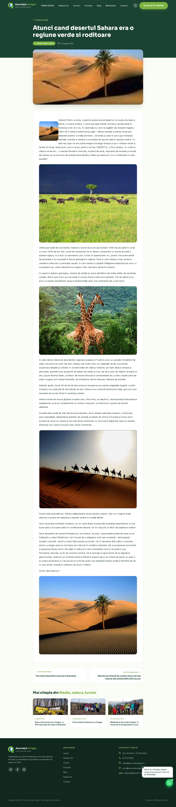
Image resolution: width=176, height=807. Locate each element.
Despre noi (64, 6)
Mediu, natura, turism (45, 43)
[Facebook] (17, 769)
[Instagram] (24, 769)
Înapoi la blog (42, 20)
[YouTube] (10, 769)
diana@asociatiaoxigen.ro (133, 763)
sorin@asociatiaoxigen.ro (133, 768)
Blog (99, 6)
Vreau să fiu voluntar (153, 5)
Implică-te (67, 777)
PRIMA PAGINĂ (47, 6)
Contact (124, 6)
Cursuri (76, 6)
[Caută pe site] (135, 5)
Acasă (66, 753)
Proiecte (88, 6)
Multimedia (111, 6)
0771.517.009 (127, 758)
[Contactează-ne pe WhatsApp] (169, 782)
